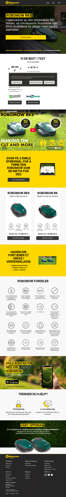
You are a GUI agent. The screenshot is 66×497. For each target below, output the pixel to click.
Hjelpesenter (47, 465)
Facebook (27, 478)
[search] (53, 3)
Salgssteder (28, 463)
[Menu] (59, 3)
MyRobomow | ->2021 (50, 469)
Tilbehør (8, 467)
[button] (14, 50)
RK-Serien (8, 465)
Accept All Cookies (49, 82)
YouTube (27, 476)
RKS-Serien (9, 463)
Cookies (8, 476)
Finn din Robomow (19, 180)
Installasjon (47, 463)
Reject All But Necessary (36, 82)
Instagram (27, 474)
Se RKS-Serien (25, 37)
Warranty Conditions (11, 478)
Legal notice (9, 480)
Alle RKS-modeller (18, 238)
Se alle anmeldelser (33, 62)
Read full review (15, 102)
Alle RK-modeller (47, 238)
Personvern (9, 474)
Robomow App (48, 467)
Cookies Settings (17, 82)
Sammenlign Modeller (30, 465)
